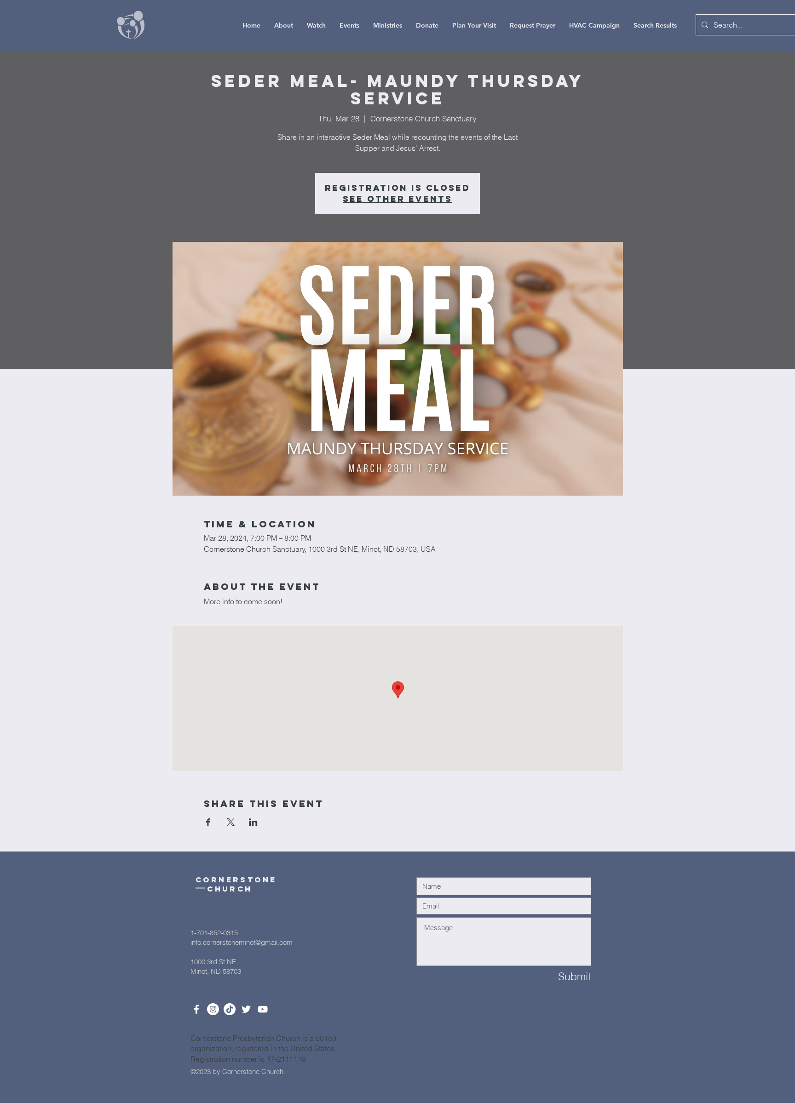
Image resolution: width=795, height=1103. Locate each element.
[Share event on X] (230, 822)
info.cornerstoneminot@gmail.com (241, 942)
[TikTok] (230, 1009)
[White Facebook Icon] (196, 1009)
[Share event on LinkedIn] (253, 822)
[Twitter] (246, 1009)
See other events (397, 199)
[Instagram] (213, 1009)
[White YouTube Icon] (263, 1009)
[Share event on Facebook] (208, 822)
